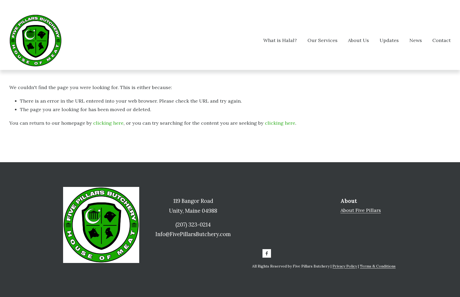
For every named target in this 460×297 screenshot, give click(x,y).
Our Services (322, 40)
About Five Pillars (360, 210)
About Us (358, 40)
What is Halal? (280, 40)
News (415, 40)
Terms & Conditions (378, 266)
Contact (441, 40)
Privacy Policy (344, 266)
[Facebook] (266, 253)
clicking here (108, 123)
